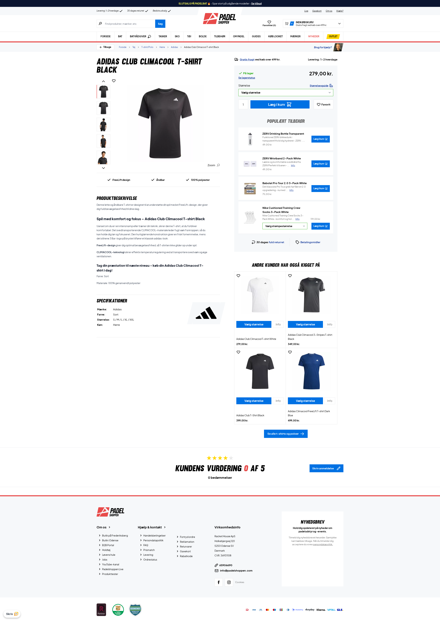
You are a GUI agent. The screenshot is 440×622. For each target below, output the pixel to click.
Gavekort (317, 11)
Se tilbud (256, 3)
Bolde (203, 36)
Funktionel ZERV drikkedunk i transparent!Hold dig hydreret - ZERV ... (282, 139)
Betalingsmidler (310, 242)
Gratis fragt (247, 59)
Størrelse (244, 85)
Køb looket (275, 36)
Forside (106, 36)
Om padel (238, 36)
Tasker (163, 36)
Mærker (295, 36)
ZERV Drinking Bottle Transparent (283, 133)
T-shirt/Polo (147, 47)
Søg (160, 23)
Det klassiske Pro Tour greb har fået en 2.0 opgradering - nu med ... (284, 188)
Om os (329, 11)
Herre (162, 47)
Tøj (189, 36)
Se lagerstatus (246, 77)
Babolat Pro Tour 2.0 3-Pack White (284, 183)
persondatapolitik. (323, 544)
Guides (256, 36)
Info (297, 219)
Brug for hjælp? (323, 47)
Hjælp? (339, 11)
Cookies (239, 582)
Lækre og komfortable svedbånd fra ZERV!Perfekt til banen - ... (281, 164)
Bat (120, 36)
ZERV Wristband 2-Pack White (281, 158)
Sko (177, 36)
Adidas (174, 47)
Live (306, 11)
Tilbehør (219, 36)
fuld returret (276, 242)
